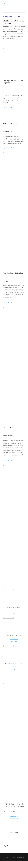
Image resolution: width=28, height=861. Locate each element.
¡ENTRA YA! (8, 107)
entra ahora (14, 817)
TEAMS (14, 613)
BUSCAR (14, 641)
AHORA (14, 669)
